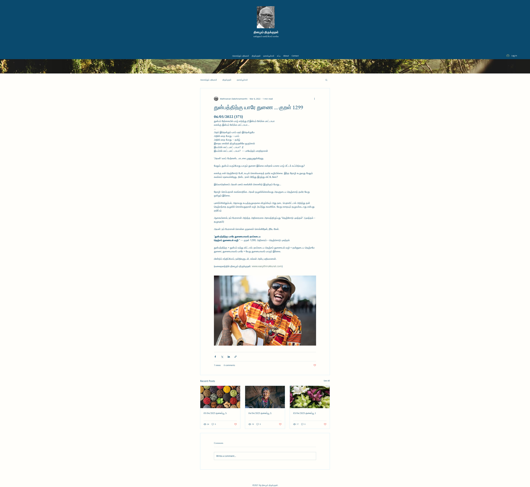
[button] (326, 80)
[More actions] (314, 98)
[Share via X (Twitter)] (222, 356)
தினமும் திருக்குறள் (266, 32)
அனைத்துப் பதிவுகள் (208, 79)
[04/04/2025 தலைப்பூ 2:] (265, 397)
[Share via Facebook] (215, 356)
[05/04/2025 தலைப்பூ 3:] (220, 397)
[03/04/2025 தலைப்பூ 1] (310, 397)
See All (327, 380)
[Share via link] (235, 356)
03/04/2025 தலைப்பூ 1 (304, 413)
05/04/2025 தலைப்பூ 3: (215, 413)
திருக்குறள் (226, 79)
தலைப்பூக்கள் (242, 79)
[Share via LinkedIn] (228, 356)
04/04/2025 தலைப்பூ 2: (260, 413)
